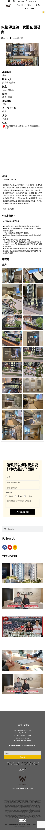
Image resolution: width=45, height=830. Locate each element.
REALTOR (29, 8)
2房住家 (20, 496)
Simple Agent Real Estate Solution (22, 826)
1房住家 (10, 496)
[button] (43, 12)
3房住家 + (29, 496)
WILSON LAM (29, 5)
